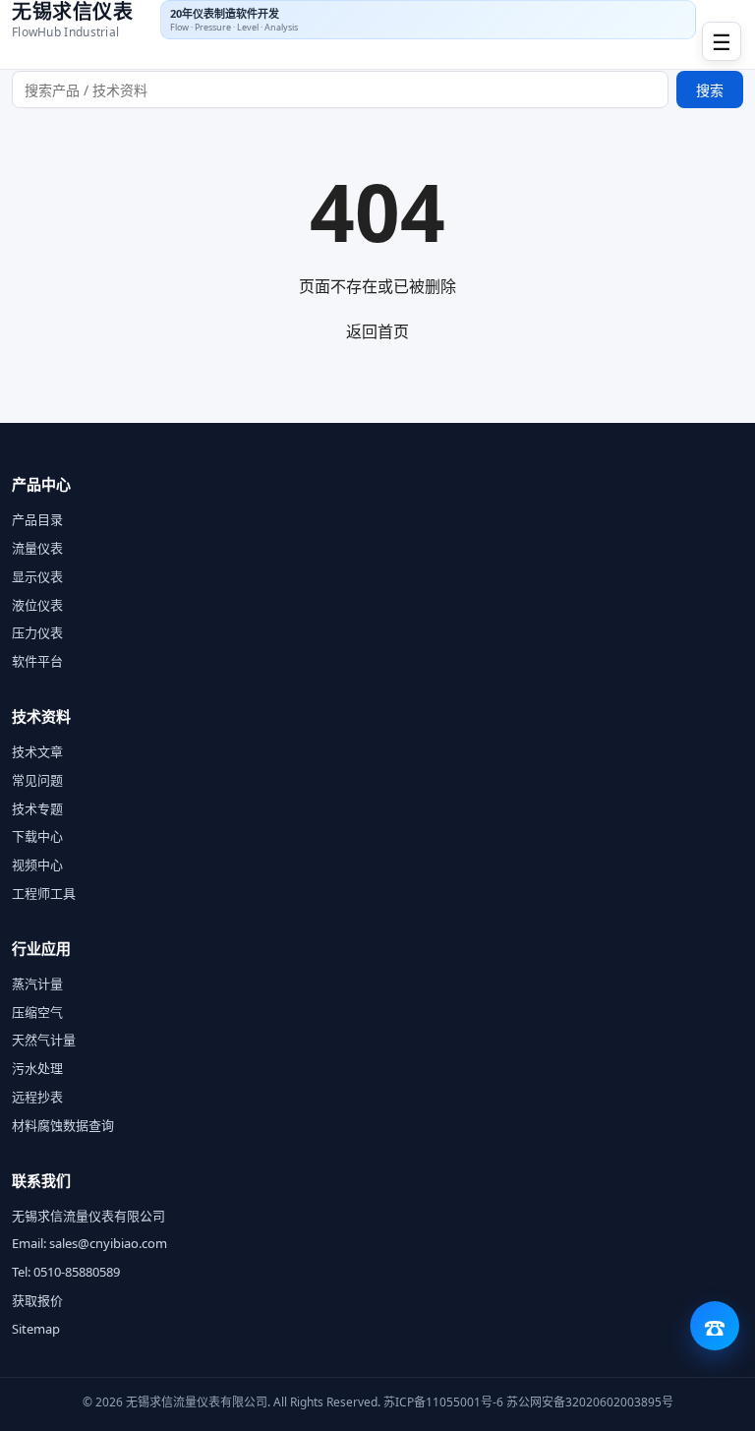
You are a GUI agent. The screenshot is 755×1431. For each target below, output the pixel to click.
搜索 (710, 90)
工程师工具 (44, 893)
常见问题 (37, 780)
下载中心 (37, 836)
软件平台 (37, 661)
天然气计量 (44, 1039)
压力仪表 (37, 632)
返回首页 (377, 331)
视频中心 (37, 864)
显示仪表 (37, 576)
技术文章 (37, 751)
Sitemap (36, 1329)
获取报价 (37, 1300)
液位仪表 (37, 605)
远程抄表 (37, 1096)
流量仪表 (37, 548)
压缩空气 (37, 1012)
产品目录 (37, 519)
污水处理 (37, 1068)
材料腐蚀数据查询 (63, 1125)
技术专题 (37, 808)
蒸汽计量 (37, 983)
